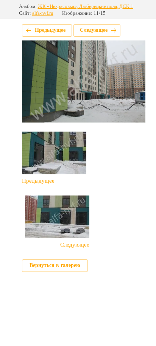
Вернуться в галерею (55, 265)
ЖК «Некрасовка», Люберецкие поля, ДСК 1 (85, 6)
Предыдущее (50, 30)
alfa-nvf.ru (42, 13)
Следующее (94, 30)
